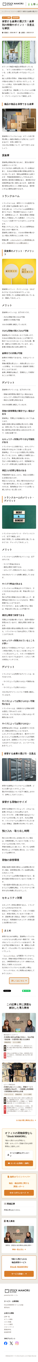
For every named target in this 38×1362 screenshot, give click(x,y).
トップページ (6, 11)
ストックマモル (9, 956)
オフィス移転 (8, 1319)
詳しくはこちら (17, 981)
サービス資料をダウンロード (19, 1154)
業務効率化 (7, 1329)
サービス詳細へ (17, 1274)
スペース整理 (16, 11)
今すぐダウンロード (18, 1193)
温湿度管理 (7, 1332)
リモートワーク (9, 1327)
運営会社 (7, 1307)
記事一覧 (7, 1316)
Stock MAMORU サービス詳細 (13, 1305)
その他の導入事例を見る (25, 1120)
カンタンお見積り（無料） (20, 1163)
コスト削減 (7, 1322)
